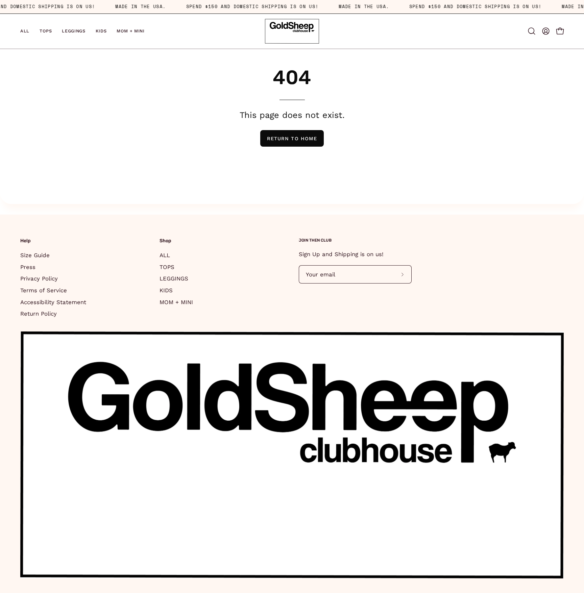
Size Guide (35, 255)
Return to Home (292, 138)
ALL (165, 255)
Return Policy (38, 313)
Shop (165, 241)
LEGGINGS (174, 278)
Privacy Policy (39, 278)
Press (27, 266)
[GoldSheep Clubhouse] (292, 31)
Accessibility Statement (53, 301)
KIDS (166, 290)
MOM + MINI (176, 301)
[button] (532, 31)
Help (25, 241)
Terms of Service (43, 290)
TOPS (167, 266)
